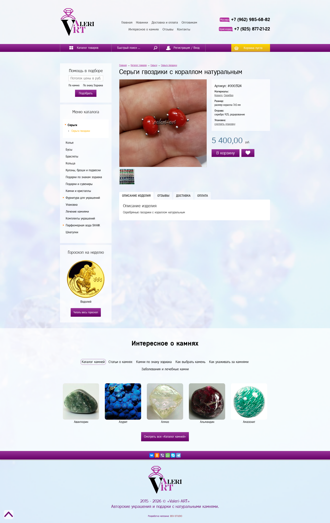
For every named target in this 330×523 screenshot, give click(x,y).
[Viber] (162, 455)
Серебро (228, 95)
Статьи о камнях (120, 362)
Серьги (72, 125)
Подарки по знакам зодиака (84, 177)
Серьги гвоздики (80, 131)
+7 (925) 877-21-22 (252, 29)
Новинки (142, 22)
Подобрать (86, 93)
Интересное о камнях (144, 29)
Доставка (183, 195)
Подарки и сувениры (79, 184)
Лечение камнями (77, 211)
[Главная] (77, 22)
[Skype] (173, 455)
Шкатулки (72, 232)
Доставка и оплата (165, 22)
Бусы (69, 149)
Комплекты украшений (80, 218)
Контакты (183, 29)
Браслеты (72, 156)
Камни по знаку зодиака (154, 362)
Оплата (202, 195)
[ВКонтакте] (151, 455)
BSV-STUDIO (176, 516)
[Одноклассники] (157, 455)
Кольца (70, 163)
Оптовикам (189, 22)
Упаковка (72, 204)
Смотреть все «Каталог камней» (165, 436)
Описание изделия (136, 195)
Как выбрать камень (190, 362)
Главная (126, 22)
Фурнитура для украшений (83, 197)
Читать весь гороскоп (86, 312)
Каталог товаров (139, 65)
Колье (70, 142)
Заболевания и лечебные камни (165, 369)
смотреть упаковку (224, 124)
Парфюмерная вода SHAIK (83, 225)
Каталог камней (93, 362)
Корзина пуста (253, 48)
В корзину (225, 153)
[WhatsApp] (167, 455)
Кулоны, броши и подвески (83, 170)
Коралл (218, 95)
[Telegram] (178, 455)
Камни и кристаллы (78, 191)
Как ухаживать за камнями (228, 362)
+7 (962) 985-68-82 (250, 19)
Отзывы (168, 29)
